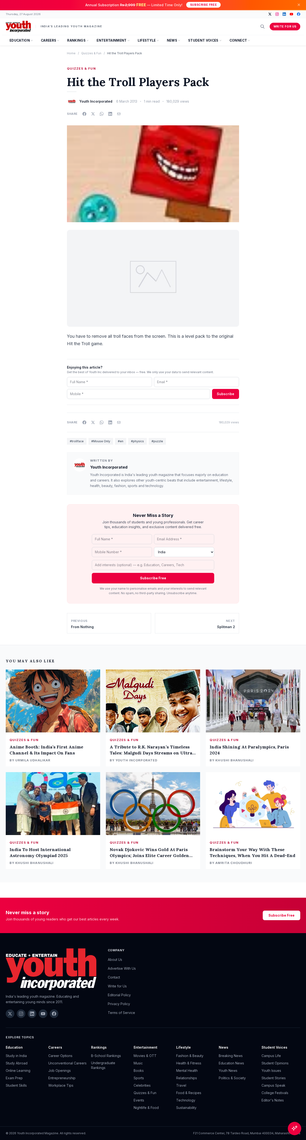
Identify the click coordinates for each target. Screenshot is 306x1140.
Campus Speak (273, 1085)
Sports (139, 1078)
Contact (114, 977)
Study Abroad (16, 1063)
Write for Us (284, 26)
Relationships (186, 1078)
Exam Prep (14, 1078)
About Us (115, 959)
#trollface (77, 441)
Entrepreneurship (62, 1078)
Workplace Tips (60, 1085)
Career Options (60, 1056)
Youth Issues (271, 1070)
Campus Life (271, 1056)
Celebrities (142, 1085)
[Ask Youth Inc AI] (294, 1128)
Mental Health (187, 1070)
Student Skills (16, 1085)
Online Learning (18, 1070)
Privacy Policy (119, 1004)
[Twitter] (270, 14)
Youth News (228, 1070)
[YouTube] (291, 14)
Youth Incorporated (108, 467)
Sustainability (186, 1108)
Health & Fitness (188, 1063)
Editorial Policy (119, 995)
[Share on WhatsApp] (101, 114)
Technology (185, 1100)
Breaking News (231, 1056)
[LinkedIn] (284, 14)
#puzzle (157, 441)
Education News (231, 1063)
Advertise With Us (122, 968)
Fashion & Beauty (189, 1056)
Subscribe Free (203, 4)
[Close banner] (298, 4)
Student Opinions (275, 1063)
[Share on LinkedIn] (110, 114)
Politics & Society (232, 1078)
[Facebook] (298, 14)
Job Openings (59, 1070)
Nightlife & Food (146, 1108)
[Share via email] (119, 114)
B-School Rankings (106, 1056)
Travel (181, 1085)
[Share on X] (93, 114)
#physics (137, 441)
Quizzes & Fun (91, 53)
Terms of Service (121, 1013)
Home (71, 53)
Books (139, 1070)
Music (138, 1063)
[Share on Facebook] (84, 114)
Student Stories (274, 1078)
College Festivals (275, 1093)
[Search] (262, 26)
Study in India (16, 1056)
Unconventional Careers (67, 1063)
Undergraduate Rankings (103, 1065)
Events (139, 1100)
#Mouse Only (100, 441)
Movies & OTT (145, 1056)
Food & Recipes (188, 1093)
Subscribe (225, 394)
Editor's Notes (273, 1100)
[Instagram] (277, 14)
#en (120, 441)
